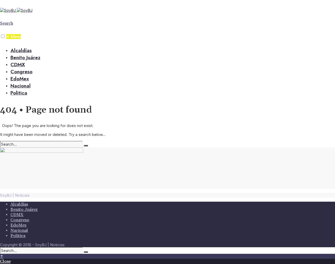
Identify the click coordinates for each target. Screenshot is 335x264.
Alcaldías (21, 50)
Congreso (21, 71)
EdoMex (19, 78)
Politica (18, 92)
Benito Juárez (25, 57)
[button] (2, 36)
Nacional (20, 85)
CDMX (17, 64)
